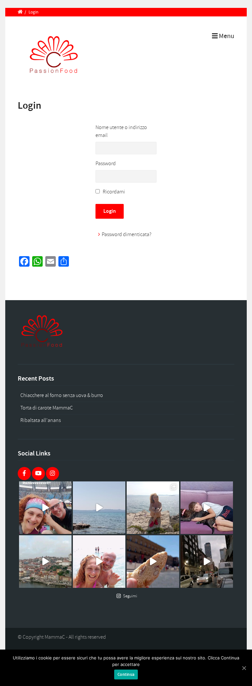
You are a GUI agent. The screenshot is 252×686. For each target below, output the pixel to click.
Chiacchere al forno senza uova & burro (61, 395)
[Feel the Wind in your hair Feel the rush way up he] (45, 507)
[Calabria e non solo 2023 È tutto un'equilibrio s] (99, 561)
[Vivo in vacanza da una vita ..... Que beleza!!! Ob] (45, 561)
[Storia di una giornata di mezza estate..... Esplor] (153, 507)
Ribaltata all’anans (40, 420)
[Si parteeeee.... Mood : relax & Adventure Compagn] (206, 507)
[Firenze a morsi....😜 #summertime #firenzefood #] (153, 561)
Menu (226, 36)
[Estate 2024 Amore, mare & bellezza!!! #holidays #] (99, 507)
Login (109, 211)
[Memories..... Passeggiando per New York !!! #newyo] (206, 561)
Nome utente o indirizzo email (121, 131)
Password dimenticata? (126, 234)
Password (105, 163)
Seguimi (130, 596)
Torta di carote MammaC (46, 408)
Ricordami (114, 191)
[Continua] (244, 668)
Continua (126, 674)
